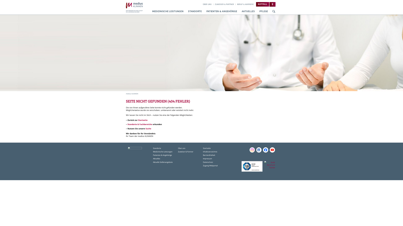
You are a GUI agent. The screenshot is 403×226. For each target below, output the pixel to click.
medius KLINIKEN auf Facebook (265, 150)
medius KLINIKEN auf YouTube (272, 150)
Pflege (263, 11)
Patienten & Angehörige (221, 11)
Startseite (143, 120)
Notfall (262, 4)
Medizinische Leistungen (168, 11)
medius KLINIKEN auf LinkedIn (259, 150)
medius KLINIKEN (132, 94)
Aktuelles (248, 11)
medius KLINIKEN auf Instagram (252, 150)
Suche (274, 11)
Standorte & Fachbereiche (140, 124)
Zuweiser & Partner (224, 4)
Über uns (207, 4)
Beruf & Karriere (245, 4)
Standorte (195, 11)
